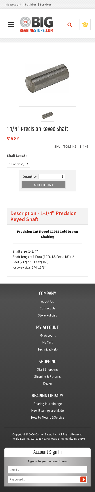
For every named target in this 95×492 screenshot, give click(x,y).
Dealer (47, 383)
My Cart (47, 342)
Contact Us (47, 308)
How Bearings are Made (47, 410)
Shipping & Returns (47, 376)
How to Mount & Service (47, 417)
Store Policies (47, 315)
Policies (31, 4)
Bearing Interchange (47, 404)
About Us (47, 301)
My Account (14, 4)
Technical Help (48, 349)
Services (46, 4)
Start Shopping (47, 369)
